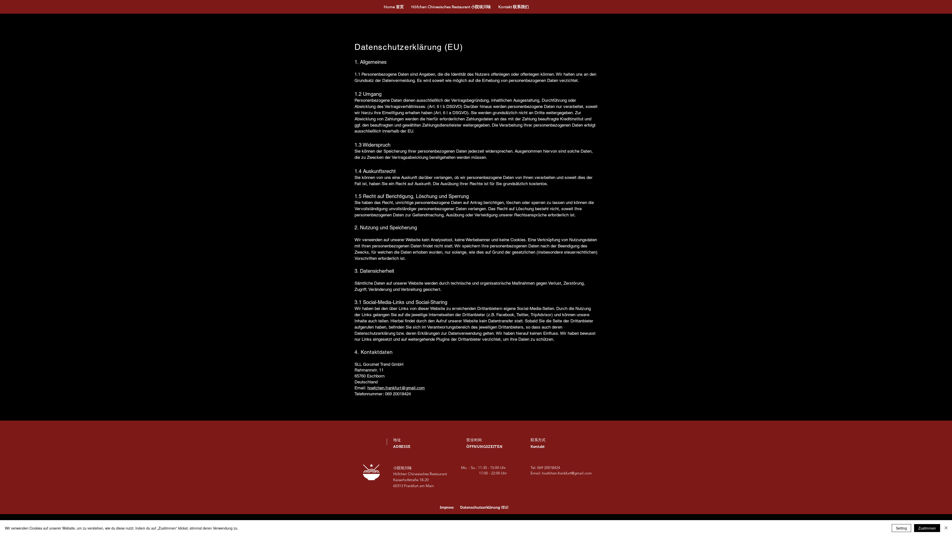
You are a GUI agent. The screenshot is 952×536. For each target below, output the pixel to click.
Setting (901, 528)
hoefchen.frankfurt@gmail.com (396, 387)
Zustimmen (927, 528)
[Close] (946, 528)
